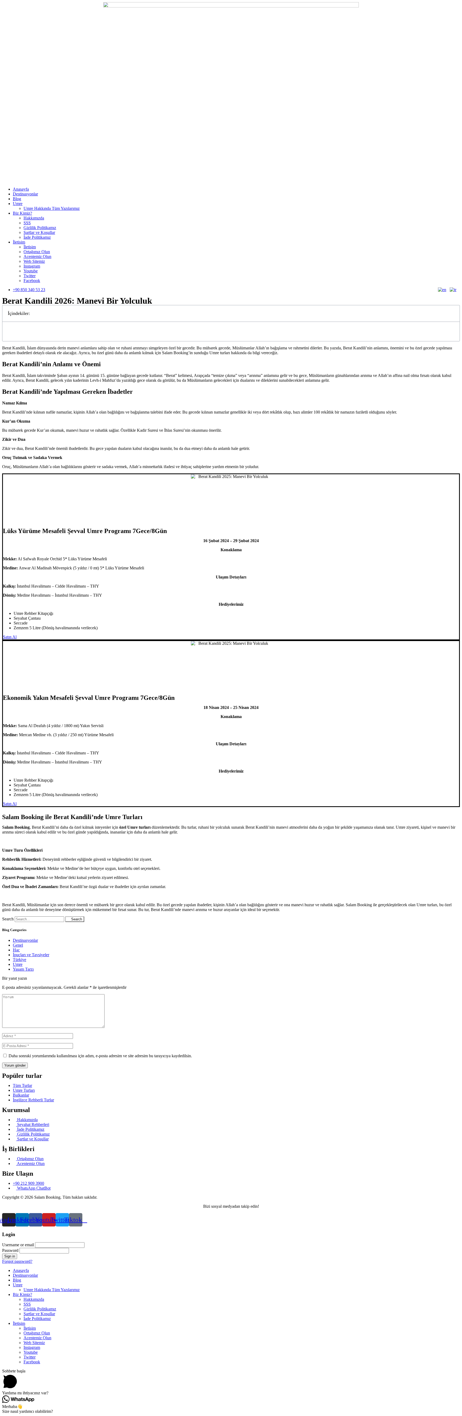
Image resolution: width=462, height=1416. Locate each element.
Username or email (18, 1245)
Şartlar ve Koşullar (39, 232)
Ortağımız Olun (37, 251)
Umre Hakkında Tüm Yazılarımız (52, 208)
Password (10, 1250)
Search (8, 919)
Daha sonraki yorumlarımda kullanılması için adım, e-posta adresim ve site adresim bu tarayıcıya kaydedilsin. (100, 1056)
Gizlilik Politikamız (40, 227)
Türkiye (19, 959)
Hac (16, 950)
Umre (17, 203)
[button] (452, 313)
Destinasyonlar (25, 194)
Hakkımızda (34, 218)
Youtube (31, 271)
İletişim (19, 242)
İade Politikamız (37, 237)
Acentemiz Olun (37, 256)
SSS (27, 223)
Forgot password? (17, 1261)
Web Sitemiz (34, 261)
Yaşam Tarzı (23, 969)
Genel (18, 945)
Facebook (32, 280)
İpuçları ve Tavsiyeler (31, 954)
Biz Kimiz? (22, 213)
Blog (17, 198)
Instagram (32, 266)
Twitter (30, 275)
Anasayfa (21, 189)
